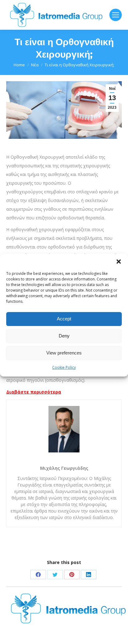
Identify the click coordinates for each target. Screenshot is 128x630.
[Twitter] (55, 574)
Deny (64, 335)
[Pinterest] (72, 574)
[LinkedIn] (88, 574)
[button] (119, 261)
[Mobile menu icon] (115, 15)
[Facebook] (38, 574)
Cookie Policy (64, 367)
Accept (64, 318)
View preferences (64, 352)
